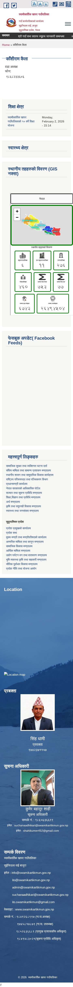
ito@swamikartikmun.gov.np (31, 880)
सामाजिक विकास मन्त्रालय (19, 546)
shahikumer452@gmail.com (41, 830)
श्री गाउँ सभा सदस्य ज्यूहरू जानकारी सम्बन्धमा (35, 36)
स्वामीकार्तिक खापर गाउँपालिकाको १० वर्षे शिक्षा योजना (21, 121)
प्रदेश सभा (11, 532)
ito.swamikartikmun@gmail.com (33, 902)
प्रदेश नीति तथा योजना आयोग (21, 568)
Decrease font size (45, 4)
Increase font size (34, 3)
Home (6, 44)
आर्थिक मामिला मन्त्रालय (18, 550)
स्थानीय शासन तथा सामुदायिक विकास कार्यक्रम (29, 474)
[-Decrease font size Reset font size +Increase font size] (37, 6)
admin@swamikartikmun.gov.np (33, 887)
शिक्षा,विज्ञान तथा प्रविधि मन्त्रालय (23, 497)
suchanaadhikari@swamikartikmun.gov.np (41, 825)
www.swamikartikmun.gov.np (34, 909)
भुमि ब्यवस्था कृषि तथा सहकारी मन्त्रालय (26, 559)
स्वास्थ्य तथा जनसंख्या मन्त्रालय (22, 510)
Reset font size (40, 3)
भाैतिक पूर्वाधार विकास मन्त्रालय (22, 564)
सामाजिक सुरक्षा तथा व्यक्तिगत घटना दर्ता (26, 466)
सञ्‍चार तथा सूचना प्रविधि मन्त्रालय (24, 492)
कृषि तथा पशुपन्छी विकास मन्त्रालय (23, 506)
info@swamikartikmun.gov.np (31, 872)
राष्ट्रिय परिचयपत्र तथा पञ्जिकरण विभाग (27, 479)
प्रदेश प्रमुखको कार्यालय (18, 528)
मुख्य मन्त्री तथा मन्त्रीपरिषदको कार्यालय (26, 537)
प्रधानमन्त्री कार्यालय (16, 483)
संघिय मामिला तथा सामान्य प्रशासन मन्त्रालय (28, 470)
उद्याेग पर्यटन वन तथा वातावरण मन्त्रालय (26, 555)
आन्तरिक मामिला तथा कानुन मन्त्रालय (25, 541)
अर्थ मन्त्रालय (13, 501)
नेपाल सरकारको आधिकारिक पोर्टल (23, 488)
